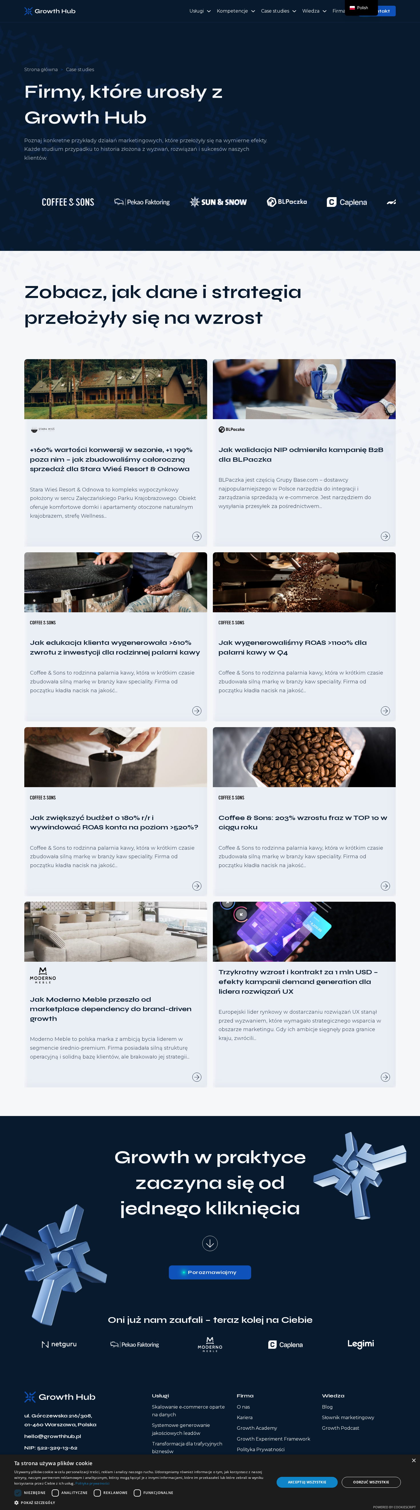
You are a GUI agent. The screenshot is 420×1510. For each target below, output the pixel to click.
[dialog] (210, 1482)
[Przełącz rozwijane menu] (209, 11)
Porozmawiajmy (212, 1272)
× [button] (413, 1461)
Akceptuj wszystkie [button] (307, 1482)
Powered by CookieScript (394, 1507)
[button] (140, 1503)
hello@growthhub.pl (52, 1436)
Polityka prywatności (92, 1483)
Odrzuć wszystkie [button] (371, 1482)
